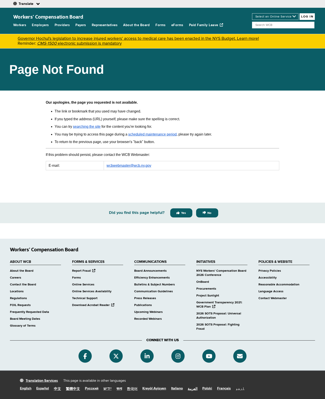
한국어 (132, 389)
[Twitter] (116, 356)
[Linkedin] (147, 356)
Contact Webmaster (272, 298)
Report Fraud (83, 270)
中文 (57, 389)
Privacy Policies (269, 270)
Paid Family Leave (203, 25)
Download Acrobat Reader (93, 305)
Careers (15, 277)
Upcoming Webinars (148, 312)
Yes (183, 213)
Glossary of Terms (23, 325)
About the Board (136, 25)
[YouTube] (209, 356)
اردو (240, 388)
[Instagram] (178, 356)
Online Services (83, 284)
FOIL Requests (20, 305)
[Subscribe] (240, 356)
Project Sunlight (207, 295)
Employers (40, 25)
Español (42, 388)
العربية (192, 389)
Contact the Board (23, 284)
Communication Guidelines (153, 291)
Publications (143, 305)
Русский (91, 388)
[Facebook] (85, 356)
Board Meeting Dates (25, 318)
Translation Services (42, 381)
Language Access (270, 291)
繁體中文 (73, 389)
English (25, 388)
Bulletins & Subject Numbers (154, 284)
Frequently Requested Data (29, 312)
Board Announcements (150, 270)
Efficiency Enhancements (152, 277)
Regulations (18, 298)
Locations (17, 291)
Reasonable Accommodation (278, 284)
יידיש (107, 389)
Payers (80, 25)
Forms (160, 25)
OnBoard (202, 281)
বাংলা (119, 389)
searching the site (87, 126)
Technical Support (85, 298)
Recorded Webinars (148, 318)
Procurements (206, 288)
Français (224, 388)
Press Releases (145, 298)
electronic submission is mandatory (79, 43)
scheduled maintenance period (152, 134)
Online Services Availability (91, 291)
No (209, 213)
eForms (177, 25)
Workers (19, 25)
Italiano (177, 388)
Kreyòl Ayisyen (154, 388)
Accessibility (267, 277)
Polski (207, 388)
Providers (62, 25)
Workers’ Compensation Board (48, 17)
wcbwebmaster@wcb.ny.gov (129, 165)
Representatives (104, 25)
